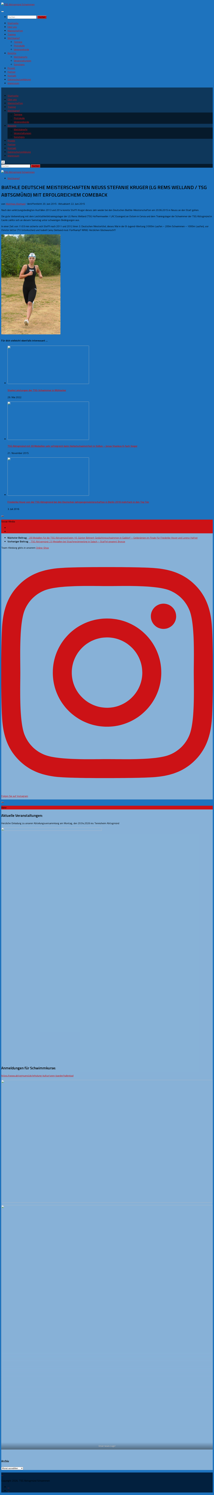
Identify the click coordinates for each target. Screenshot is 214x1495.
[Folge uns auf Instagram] (8, 531)
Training (12, 34)
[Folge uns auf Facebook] (8, 528)
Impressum (13, 83)
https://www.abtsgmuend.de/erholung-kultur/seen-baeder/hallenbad (37, 1075)
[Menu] (2, 11)
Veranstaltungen (22, 61)
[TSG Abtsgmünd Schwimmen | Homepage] (18, 4)
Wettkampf (14, 38)
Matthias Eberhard (15, 204)
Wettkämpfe (20, 57)
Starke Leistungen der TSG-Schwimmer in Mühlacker (37, 390)
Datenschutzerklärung (19, 79)
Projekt (11, 68)
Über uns (12, 27)
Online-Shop (42, 548)
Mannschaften (15, 31)
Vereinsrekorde (21, 49)
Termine (18, 42)
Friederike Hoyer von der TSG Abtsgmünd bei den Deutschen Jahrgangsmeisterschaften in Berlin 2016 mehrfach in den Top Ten (78, 502)
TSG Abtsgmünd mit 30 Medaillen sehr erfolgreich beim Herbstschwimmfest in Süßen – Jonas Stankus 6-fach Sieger (72, 446)
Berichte (12, 53)
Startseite (13, 23)
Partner (12, 72)
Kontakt (12, 76)
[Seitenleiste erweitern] (2, 516)
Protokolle (19, 46)
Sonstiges (19, 64)
